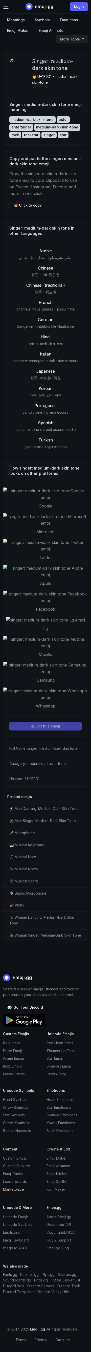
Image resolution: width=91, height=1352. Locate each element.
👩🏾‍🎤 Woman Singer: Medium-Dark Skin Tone (45, 935)
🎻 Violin (16, 905)
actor (63, 119)
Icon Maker (56, 1189)
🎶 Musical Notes (23, 869)
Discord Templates (18, 1292)
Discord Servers (40, 1286)
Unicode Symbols (17, 1224)
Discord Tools (69, 1286)
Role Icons (11, 1043)
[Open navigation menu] (6, 6)
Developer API (59, 1224)
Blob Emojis (12, 1066)
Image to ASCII (15, 1248)
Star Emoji (55, 1058)
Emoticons (69, 20)
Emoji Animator (52, 30)
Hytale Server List (65, 1280)
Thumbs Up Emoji (61, 1051)
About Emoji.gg (59, 1217)
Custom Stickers (16, 1166)
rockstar (31, 135)
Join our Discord (28, 1007)
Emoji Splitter (57, 1181)
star (63, 135)
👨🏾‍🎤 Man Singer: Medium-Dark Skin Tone (42, 820)
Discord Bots (13, 1286)
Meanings (16, 20)
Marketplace (13, 1189)
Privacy (40, 1340)
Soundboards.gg (17, 1280)
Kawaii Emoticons (61, 1123)
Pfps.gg (48, 1274)
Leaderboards (15, 1181)
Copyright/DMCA (61, 1232)
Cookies (62, 1340)
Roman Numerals (17, 1130)
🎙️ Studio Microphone (28, 893)
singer (49, 135)
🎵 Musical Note (22, 857)
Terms (20, 1340)
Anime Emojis (14, 1058)
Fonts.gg (10, 1274)
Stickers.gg (67, 1274)
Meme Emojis (14, 1074)
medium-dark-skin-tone (32, 119)
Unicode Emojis (16, 1217)
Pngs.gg (41, 1280)
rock (15, 135)
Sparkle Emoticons (62, 1115)
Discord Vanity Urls (53, 1292)
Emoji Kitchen (58, 1173)
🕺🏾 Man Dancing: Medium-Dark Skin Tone (44, 808)
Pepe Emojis (13, 1051)
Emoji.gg (21, 977)
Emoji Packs (13, 1173)
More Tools (70, 39)
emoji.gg (43, 6)
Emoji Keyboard (16, 1240)
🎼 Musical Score (23, 881)
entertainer (21, 127)
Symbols (42, 20)
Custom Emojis (15, 1158)
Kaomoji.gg (29, 1274)
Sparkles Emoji (59, 1066)
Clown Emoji (56, 1074)
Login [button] (79, 6)
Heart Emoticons (60, 1099)
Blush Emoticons (60, 1130)
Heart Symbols (15, 1099)
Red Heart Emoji (60, 1043)
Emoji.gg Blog (58, 1248)
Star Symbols (14, 1115)
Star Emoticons (59, 1107)
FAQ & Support (59, 1240)
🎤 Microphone (22, 833)
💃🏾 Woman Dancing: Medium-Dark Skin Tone (41, 920)
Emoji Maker (18, 30)
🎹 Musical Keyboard (26, 845)
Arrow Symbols (15, 1107)
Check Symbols (16, 1123)
